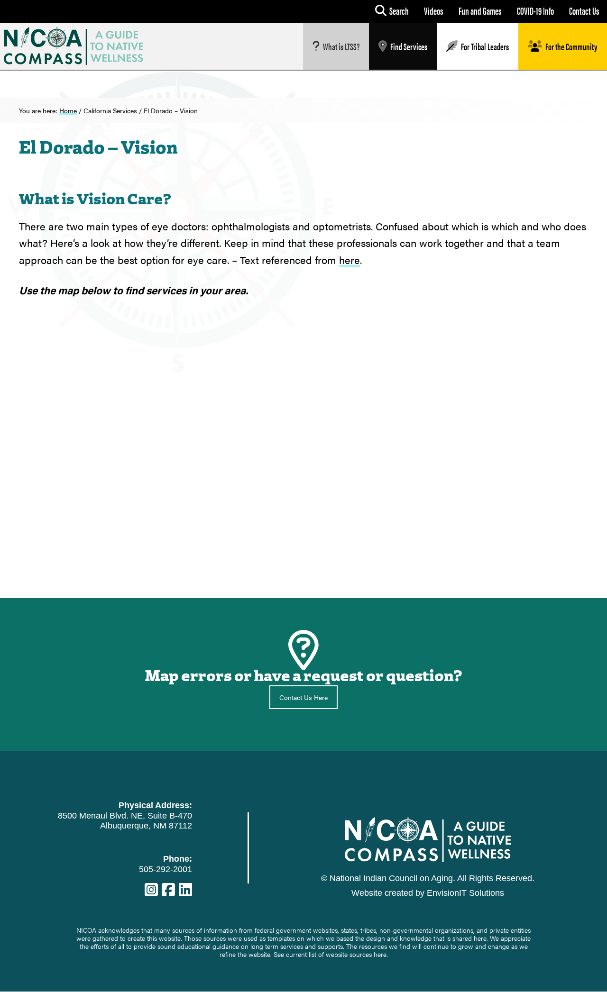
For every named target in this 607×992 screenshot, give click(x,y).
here (349, 259)
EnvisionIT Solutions (465, 893)
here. (381, 954)
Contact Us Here (303, 697)
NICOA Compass (81, 46)
